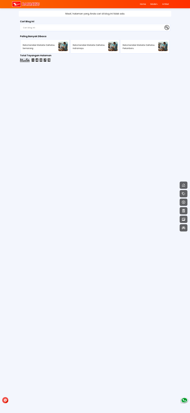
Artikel (165, 4)
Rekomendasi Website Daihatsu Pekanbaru (139, 47)
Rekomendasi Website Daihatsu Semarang (39, 47)
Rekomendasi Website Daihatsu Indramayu (89, 47)
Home (143, 4)
